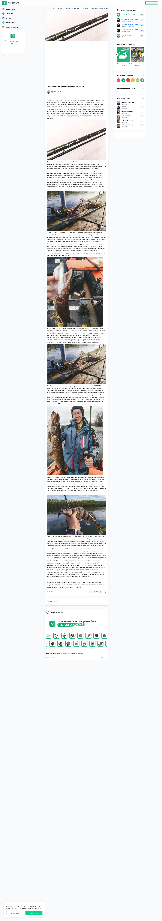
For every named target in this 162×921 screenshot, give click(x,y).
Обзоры (85, 8)
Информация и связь (7, 55)
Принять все (34, 913)
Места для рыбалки (72, 8)
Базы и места (57, 8)
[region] (24, 909)
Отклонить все (15, 913)
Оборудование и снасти (100, 8)
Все (143, 44)
